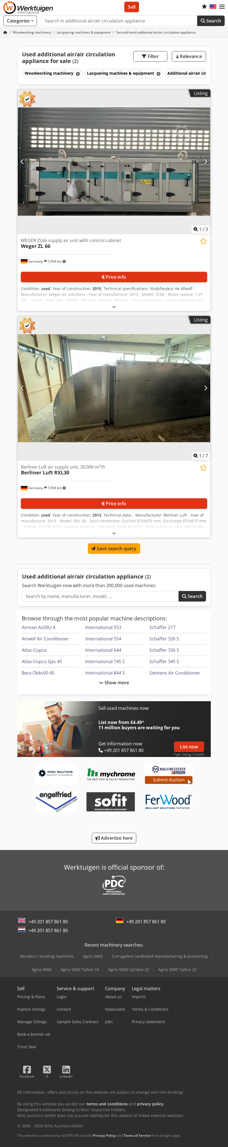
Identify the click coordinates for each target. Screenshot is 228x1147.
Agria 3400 (93, 956)
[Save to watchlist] (203, 241)
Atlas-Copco (34, 650)
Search (213, 21)
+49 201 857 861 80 (48, 922)
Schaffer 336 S (164, 650)
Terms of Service (137, 1135)
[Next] (206, 161)
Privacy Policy (104, 1135)
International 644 (103, 650)
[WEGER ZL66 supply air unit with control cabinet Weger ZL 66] (114, 162)
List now (189, 747)
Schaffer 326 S (164, 639)
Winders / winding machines (47, 956)
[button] (222, 7)
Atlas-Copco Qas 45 (42, 661)
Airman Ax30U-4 (38, 627)
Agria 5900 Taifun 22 (177, 969)
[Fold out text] (114, 306)
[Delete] (77, 74)
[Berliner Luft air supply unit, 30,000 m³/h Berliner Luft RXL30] (114, 388)
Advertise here (116, 838)
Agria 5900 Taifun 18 (80, 969)
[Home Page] (5, 32)
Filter (153, 56)
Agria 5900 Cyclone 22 (128, 969)
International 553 (103, 627)
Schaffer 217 (162, 627)
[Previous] (22, 161)
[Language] (213, 7)
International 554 (103, 639)
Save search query (116, 548)
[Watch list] (204, 7)
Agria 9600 (41, 969)
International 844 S (105, 673)
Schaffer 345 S (164, 661)
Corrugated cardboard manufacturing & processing (160, 956)
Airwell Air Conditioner (45, 639)
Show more (116, 683)
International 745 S (105, 661)
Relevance (190, 56)
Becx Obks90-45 (38, 673)
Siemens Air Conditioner (174, 673)
